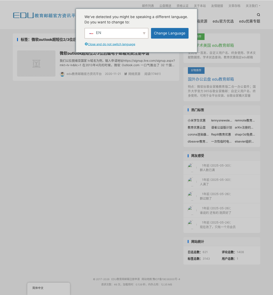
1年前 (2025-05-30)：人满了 (216, 182)
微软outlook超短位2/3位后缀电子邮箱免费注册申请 (104, 53)
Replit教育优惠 (221, 134)
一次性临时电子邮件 (221, 141)
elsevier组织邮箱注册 (245, 141)
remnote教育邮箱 (245, 120)
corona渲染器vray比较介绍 (198, 134)
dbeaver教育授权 (198, 141)
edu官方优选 (223, 21)
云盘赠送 (165, 5)
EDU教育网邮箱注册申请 (46, 15)
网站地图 (147, 279)
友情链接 (217, 5)
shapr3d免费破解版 (245, 134)
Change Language (169, 33)
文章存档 (234, 5)
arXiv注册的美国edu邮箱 (245, 127)
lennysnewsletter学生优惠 (221, 120)
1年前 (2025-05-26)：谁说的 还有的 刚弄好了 (216, 210)
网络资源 (132, 74)
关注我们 (252, 5)
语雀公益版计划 (221, 127)
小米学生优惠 (197, 120)
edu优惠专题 (249, 21)
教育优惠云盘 (197, 127)
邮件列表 (148, 5)
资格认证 (183, 5)
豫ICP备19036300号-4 (166, 279)
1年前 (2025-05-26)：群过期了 (216, 196)
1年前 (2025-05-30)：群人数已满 (216, 168)
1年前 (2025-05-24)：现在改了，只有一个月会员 (218, 225)
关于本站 (200, 5)
